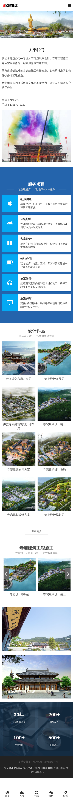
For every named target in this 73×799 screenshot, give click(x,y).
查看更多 (36, 531)
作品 (21, 795)
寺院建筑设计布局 (54, 469)
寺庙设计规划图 (54, 514)
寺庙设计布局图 (54, 378)
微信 (51, 795)
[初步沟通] (36, 203)
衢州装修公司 (51, 761)
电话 (36, 795)
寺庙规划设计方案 (18, 514)
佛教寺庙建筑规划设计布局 (18, 426)
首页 (7, 795)
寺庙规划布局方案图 (18, 378)
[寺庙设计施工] (36, 24)
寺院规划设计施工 (54, 424)
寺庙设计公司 (30, 768)
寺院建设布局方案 (18, 469)
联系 (65, 795)
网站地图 (37, 761)
